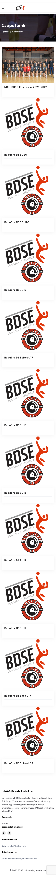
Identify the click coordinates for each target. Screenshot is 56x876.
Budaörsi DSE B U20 (16, 222)
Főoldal (5, 31)
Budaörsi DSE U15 (15, 425)
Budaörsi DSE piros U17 (18, 357)
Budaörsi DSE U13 (15, 492)
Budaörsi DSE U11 (15, 628)
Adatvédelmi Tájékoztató (14, 846)
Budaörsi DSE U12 (15, 560)
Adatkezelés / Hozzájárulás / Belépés (19, 858)
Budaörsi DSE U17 (15, 290)
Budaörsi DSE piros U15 (18, 763)
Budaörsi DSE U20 (15, 154)
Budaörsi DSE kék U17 (17, 695)
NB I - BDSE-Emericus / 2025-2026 (25, 87)
